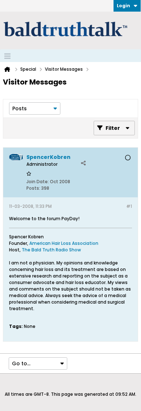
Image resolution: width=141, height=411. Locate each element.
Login (123, 6)
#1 (129, 206)
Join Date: (37, 181)
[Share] (83, 163)
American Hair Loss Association (63, 243)
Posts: (33, 188)
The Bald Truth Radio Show (51, 250)
